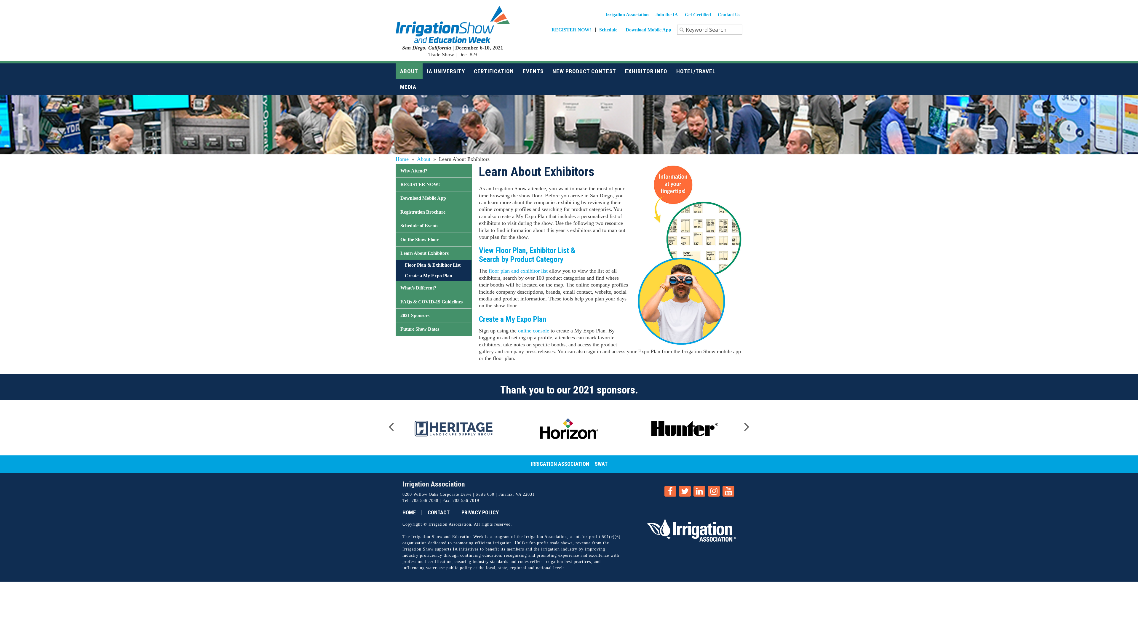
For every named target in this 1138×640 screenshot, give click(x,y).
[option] (453, 428)
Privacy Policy (480, 512)
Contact (439, 512)
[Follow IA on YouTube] (728, 491)
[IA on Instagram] (714, 491)
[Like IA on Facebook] (670, 491)
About (423, 159)
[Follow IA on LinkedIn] (699, 491)
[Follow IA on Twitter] (685, 491)
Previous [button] (391, 425)
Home (402, 159)
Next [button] (747, 425)
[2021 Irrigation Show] (453, 24)
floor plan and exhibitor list (518, 271)
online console (533, 331)
